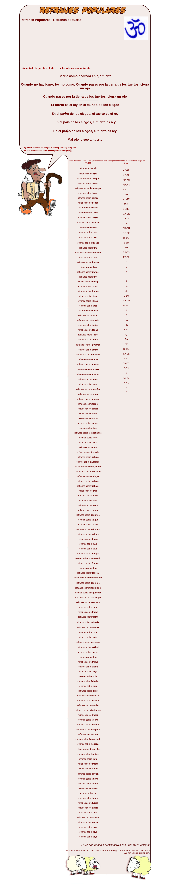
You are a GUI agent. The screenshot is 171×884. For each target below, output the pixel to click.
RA (126, 339)
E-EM (126, 243)
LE (126, 291)
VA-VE (126, 378)
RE (126, 344)
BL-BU (126, 209)
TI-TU (126, 368)
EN (126, 247)
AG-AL (126, 175)
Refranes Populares (35, 20)
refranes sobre (87, 168)
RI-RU (126, 349)
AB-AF (126, 170)
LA (126, 286)
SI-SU (126, 358)
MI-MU (126, 305)
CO (126, 223)
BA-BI (126, 204)
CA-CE (126, 214)
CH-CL (126, 218)
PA (126, 320)
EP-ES (126, 252)
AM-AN (126, 180)
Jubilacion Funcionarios (77, 850)
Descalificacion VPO (100, 850)
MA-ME (126, 301)
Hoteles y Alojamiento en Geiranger (137, 851)
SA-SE (126, 354)
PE (126, 325)
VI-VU (126, 383)
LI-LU (126, 296)
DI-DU (126, 238)
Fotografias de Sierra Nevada (125, 850)
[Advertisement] (40, 45)
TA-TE (126, 363)
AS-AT (126, 190)
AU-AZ (126, 199)
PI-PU (126, 329)
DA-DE (126, 233)
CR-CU (126, 228)
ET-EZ (126, 257)
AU (126, 194)
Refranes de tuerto (67, 20)
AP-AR (126, 185)
